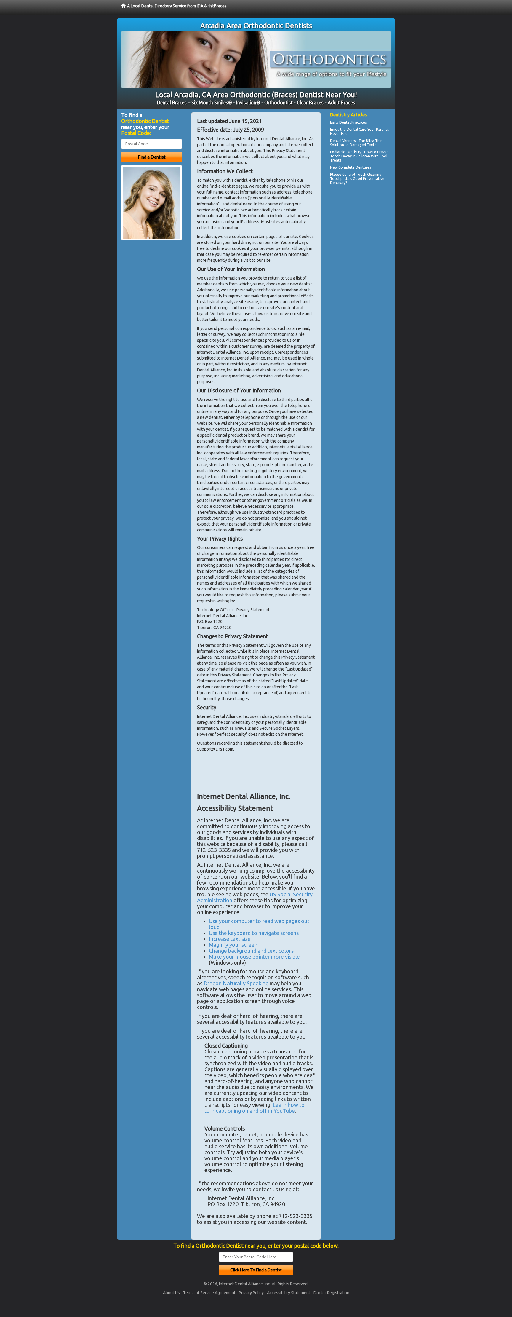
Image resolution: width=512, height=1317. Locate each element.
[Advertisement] (360, 238)
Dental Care (357, 129)
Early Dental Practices (348, 122)
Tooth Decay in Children (350, 156)
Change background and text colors (251, 951)
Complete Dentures (354, 167)
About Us (171, 1292)
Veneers (349, 141)
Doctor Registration (331, 1292)
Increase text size (230, 939)
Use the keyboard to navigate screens (254, 933)
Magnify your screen (233, 945)
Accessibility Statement (288, 1292)
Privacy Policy (251, 1292)
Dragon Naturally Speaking (236, 983)
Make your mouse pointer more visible (254, 957)
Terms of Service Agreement (209, 1292)
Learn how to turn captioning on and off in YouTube (254, 1108)
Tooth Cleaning (368, 174)
